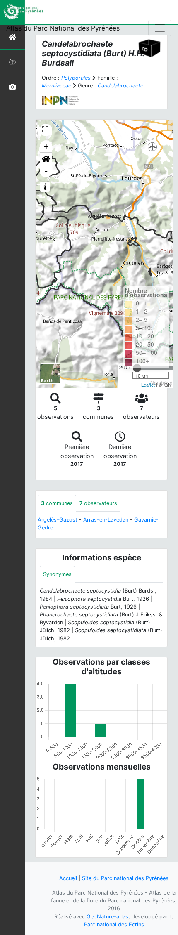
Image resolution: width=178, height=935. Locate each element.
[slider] (137, 368)
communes (57, 503)
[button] (46, 159)
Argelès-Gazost (57, 520)
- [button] (46, 171)
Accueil (68, 878)
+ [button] (46, 146)
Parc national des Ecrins (114, 924)
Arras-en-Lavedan (105, 520)
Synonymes (57, 574)
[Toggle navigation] (159, 28)
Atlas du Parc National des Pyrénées (63, 28)
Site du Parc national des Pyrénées (125, 878)
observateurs (98, 503)
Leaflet (148, 384)
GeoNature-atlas (107, 917)
